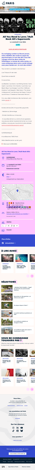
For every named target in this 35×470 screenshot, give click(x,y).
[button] (17, 191)
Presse (4, 461)
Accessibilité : (22, 459)
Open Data (10, 461)
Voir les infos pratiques (17, 49)
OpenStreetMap (27, 199)
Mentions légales (7, 459)
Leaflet (21, 199)
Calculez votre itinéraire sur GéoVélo (17, 214)
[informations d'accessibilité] (10, 225)
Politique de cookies (20, 461)
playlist (7, 100)
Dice (8, 176)
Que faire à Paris (13, 466)
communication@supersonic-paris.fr (13, 125)
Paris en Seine (26, 466)
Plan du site (29, 461)
